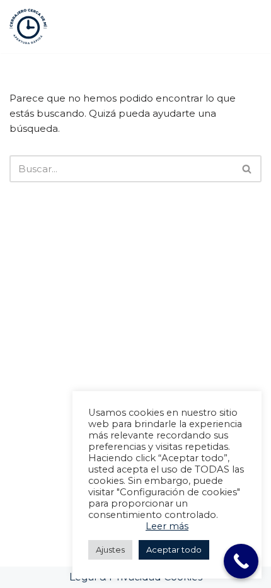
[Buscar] (247, 133)
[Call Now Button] (241, 561)
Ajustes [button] (110, 549)
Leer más (167, 526)
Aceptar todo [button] (174, 549)
